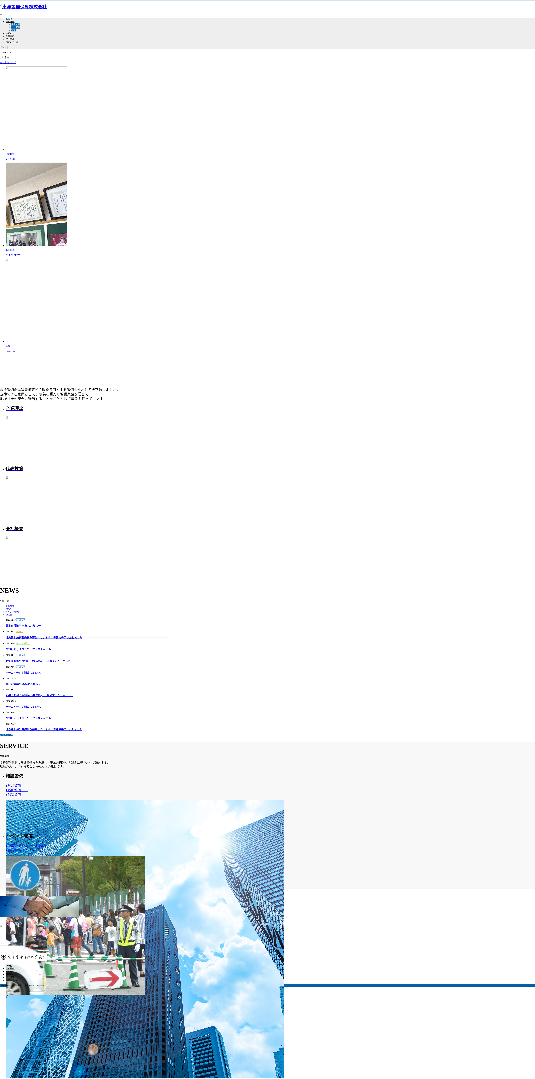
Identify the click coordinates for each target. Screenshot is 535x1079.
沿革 (13, 30)
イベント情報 (12, 612)
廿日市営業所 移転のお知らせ (23, 625)
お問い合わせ (12, 42)
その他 (9, 614)
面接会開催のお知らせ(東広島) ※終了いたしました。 (39, 661)
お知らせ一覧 (6, 735)
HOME (9, 19)
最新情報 (10, 606)
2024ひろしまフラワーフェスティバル (28, 649)
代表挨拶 (15, 24)
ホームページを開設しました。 (24, 672)
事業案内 (10, 36)
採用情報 (10, 39)
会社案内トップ (8, 62)
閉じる (4, 47)
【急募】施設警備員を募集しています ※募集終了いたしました (44, 637)
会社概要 (15, 27)
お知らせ (10, 33)
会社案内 (10, 21)
